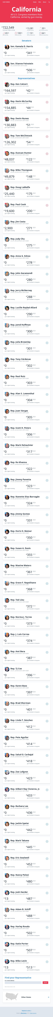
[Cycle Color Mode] (49, 2)
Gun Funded (6, 2)
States (34, 2)
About (44, 2)
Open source (33, 1013)
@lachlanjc (24, 1013)
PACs (39, 2)
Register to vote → (26, 1010)
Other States (26, 997)
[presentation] (47, 47)
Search (45, 982)
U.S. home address (9, 980)
